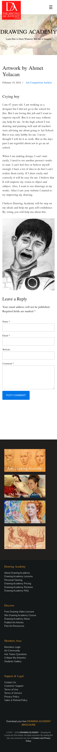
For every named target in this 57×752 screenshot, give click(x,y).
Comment (8, 363)
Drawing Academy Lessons (18, 576)
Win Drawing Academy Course (20, 615)
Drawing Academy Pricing (17, 583)
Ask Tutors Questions (15, 654)
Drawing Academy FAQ (16, 590)
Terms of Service (13, 693)
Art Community (12, 650)
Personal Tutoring (13, 580)
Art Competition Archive (39, 82)
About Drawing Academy (17, 572)
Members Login (12, 647)
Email (6, 335)
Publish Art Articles (14, 622)
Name (6, 321)
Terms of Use (11, 689)
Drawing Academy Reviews (18, 587)
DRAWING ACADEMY (28, 31)
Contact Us (10, 682)
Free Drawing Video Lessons (19, 611)
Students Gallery (13, 661)
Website (6, 349)
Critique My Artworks (15, 657)
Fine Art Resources (14, 626)
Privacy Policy (11, 696)
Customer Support (13, 685)
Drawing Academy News (17, 618)
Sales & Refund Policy (15, 700)
